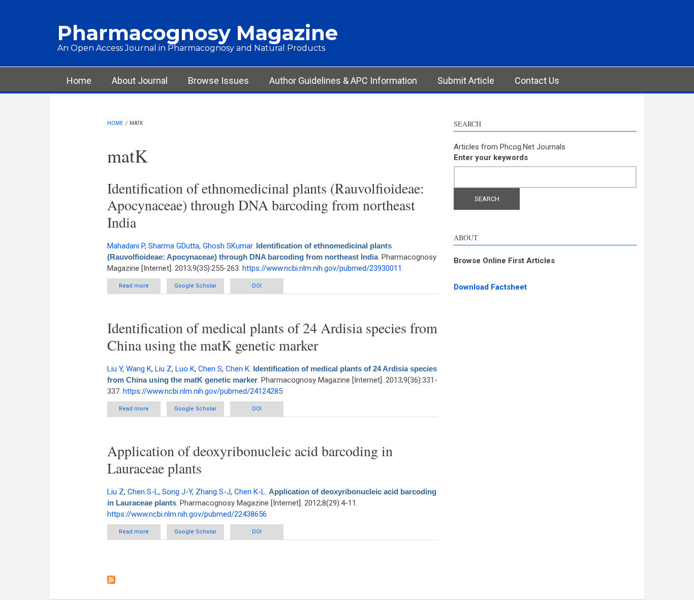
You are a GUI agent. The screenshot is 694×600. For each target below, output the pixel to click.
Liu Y (114, 368)
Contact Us (537, 80)
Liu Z (163, 368)
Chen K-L (249, 491)
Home (79, 80)
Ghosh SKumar (228, 245)
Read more (140, 288)
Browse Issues (218, 80)
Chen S (210, 368)
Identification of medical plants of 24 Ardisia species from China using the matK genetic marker (272, 336)
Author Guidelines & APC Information (343, 80)
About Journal (140, 80)
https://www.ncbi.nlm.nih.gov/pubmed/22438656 (187, 514)
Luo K (185, 368)
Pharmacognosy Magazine (197, 32)
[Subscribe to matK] (273, 580)
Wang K (138, 368)
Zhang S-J (213, 491)
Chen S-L (143, 491)
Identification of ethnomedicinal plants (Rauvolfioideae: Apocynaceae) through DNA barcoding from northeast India (265, 205)
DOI (257, 285)
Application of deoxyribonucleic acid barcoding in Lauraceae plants (250, 459)
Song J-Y (177, 491)
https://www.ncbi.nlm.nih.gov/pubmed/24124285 (202, 391)
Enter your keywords (491, 157)
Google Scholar (195, 285)
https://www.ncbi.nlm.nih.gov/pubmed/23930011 (322, 268)
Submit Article (465, 80)
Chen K (237, 368)
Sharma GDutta (173, 245)
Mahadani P (126, 245)
